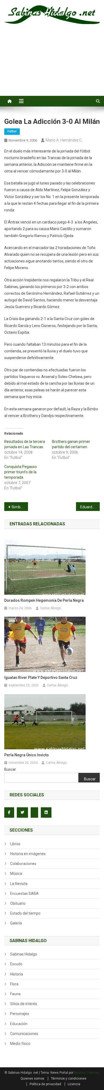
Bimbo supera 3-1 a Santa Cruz (20, 507)
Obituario (18, 903)
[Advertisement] (52, 66)
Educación (18, 1024)
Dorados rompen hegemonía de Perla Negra (44, 600)
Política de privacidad (45, 1084)
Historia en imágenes (28, 854)
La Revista (18, 884)
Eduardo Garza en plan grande (90, 507)
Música (16, 873)
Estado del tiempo (25, 913)
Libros (15, 844)
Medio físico (20, 1043)
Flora (14, 984)
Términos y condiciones (68, 1078)
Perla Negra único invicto (26, 755)
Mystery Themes (86, 1073)
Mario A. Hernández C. (64, 140)
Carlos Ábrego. (51, 608)
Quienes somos (32, 1078)
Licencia (74, 1084)
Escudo (16, 964)
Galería (16, 923)
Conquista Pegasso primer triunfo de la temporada (20, 472)
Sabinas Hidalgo (23, 954)
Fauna (15, 994)
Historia (16, 974)
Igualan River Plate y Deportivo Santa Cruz (40, 677)
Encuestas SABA (24, 893)
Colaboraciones (23, 863)
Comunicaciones (24, 1034)
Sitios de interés (23, 1004)
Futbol (12, 131)
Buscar (10, 769)
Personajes (19, 1014)
